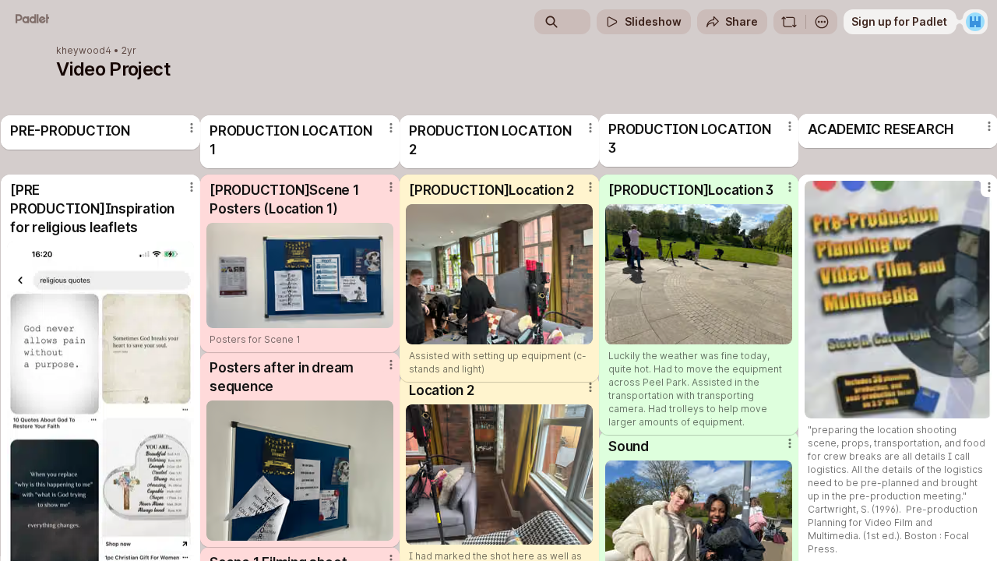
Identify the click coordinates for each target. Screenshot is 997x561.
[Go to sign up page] (975, 21)
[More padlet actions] (821, 21)
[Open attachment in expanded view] (299, 275)
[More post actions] (391, 187)
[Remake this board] (789, 21)
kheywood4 (83, 50)
